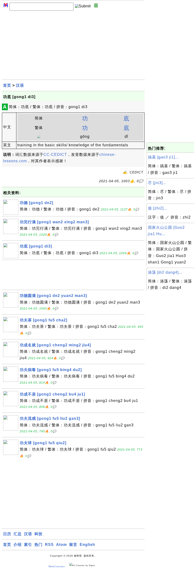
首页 (7, 85)
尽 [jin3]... (157, 183)
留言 (73, 545)
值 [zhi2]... (157, 208)
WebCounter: (57, 566)
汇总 (18, 534)
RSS (49, 545)
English (87, 545)
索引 (28, 545)
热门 (38, 545)
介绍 (18, 545)
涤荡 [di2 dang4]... (165, 272)
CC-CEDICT (55, 155)
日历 (7, 534)
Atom (61, 545)
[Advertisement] (73, 46)
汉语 (20, 85)
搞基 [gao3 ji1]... (163, 157)
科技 (38, 534)
